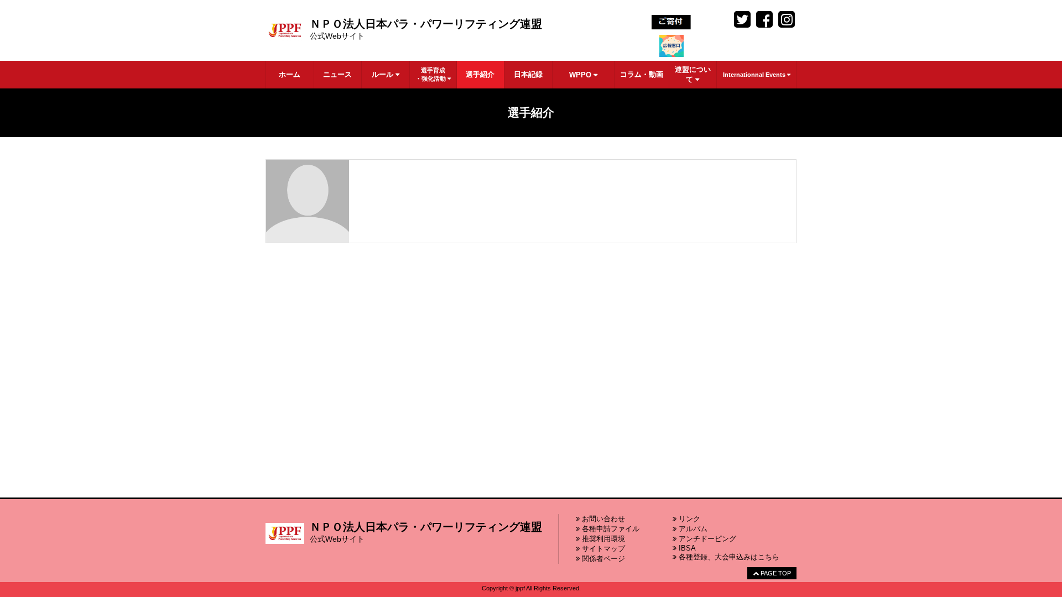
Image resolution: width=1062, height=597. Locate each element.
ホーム (289, 74)
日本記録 (528, 74)
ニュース (337, 74)
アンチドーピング (706, 539)
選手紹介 (480, 74)
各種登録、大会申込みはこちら (727, 557)
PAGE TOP (775, 573)
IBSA (686, 548)
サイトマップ (602, 548)
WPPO (581, 75)
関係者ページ (602, 558)
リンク (688, 519)
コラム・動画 (641, 74)
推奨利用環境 (602, 539)
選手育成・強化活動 (431, 74)
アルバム (691, 529)
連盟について (693, 74)
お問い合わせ (602, 519)
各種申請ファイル (609, 529)
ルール (383, 74)
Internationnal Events (755, 74)
